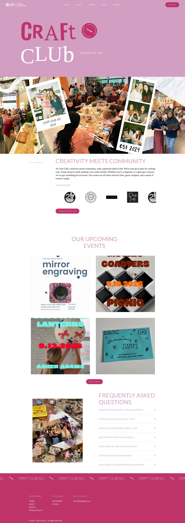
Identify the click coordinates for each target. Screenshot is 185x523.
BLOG (104, 5)
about (79, 5)
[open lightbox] (89, 30)
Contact (117, 5)
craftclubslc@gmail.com (82, 501)
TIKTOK (55, 504)
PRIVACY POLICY (36, 510)
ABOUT (32, 504)
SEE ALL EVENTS (94, 382)
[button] (127, 409)
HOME (66, 5)
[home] (13, 5)
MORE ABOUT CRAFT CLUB (67, 211)
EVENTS (92, 5)
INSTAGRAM (57, 501)
